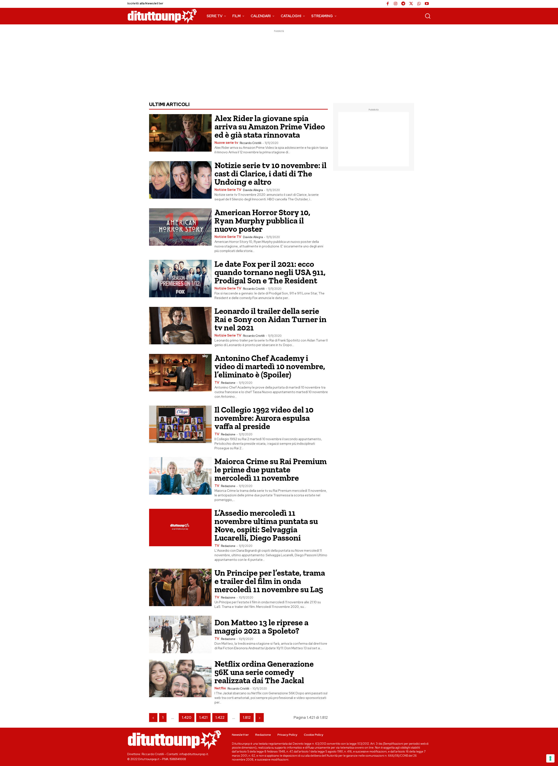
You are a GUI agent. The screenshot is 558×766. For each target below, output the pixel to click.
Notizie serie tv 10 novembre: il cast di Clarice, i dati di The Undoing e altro (270, 173)
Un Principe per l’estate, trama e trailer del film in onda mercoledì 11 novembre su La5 (269, 581)
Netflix (220, 688)
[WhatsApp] (419, 4)
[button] (428, 16)
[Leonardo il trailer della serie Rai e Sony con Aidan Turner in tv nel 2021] (180, 325)
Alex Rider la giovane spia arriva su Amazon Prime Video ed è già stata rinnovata (269, 126)
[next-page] (259, 717)
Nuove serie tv (226, 142)
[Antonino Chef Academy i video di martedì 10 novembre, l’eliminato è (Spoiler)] (180, 372)
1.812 (247, 717)
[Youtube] (427, 4)
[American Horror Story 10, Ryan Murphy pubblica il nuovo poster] (180, 227)
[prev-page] (153, 717)
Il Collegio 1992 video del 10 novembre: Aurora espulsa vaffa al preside (263, 418)
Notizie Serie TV (227, 189)
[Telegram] (403, 4)
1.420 (186, 717)
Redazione (228, 383)
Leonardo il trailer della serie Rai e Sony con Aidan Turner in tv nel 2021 (270, 319)
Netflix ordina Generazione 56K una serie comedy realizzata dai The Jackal (264, 672)
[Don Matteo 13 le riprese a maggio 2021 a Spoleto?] (180, 634)
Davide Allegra (253, 190)
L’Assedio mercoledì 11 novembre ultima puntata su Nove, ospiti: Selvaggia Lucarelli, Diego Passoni (266, 525)
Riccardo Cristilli (250, 143)
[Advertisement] (279, 63)
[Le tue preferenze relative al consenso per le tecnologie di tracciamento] (550, 758)
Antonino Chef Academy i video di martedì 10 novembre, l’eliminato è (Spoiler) (269, 366)
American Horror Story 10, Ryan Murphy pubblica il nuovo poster (262, 220)
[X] (411, 4)
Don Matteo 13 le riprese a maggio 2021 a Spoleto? (261, 626)
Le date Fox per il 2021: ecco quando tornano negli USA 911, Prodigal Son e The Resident (269, 272)
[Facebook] (387, 4)
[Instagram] (395, 4)
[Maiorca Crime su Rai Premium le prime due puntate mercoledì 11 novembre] (180, 476)
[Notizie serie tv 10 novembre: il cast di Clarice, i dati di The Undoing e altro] (180, 180)
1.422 (220, 717)
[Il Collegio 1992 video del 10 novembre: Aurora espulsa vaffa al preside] (180, 424)
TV (216, 382)
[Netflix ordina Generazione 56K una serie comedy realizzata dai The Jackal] (180, 678)
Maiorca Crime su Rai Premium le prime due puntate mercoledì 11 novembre (270, 469)
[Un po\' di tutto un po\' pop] (162, 16)
